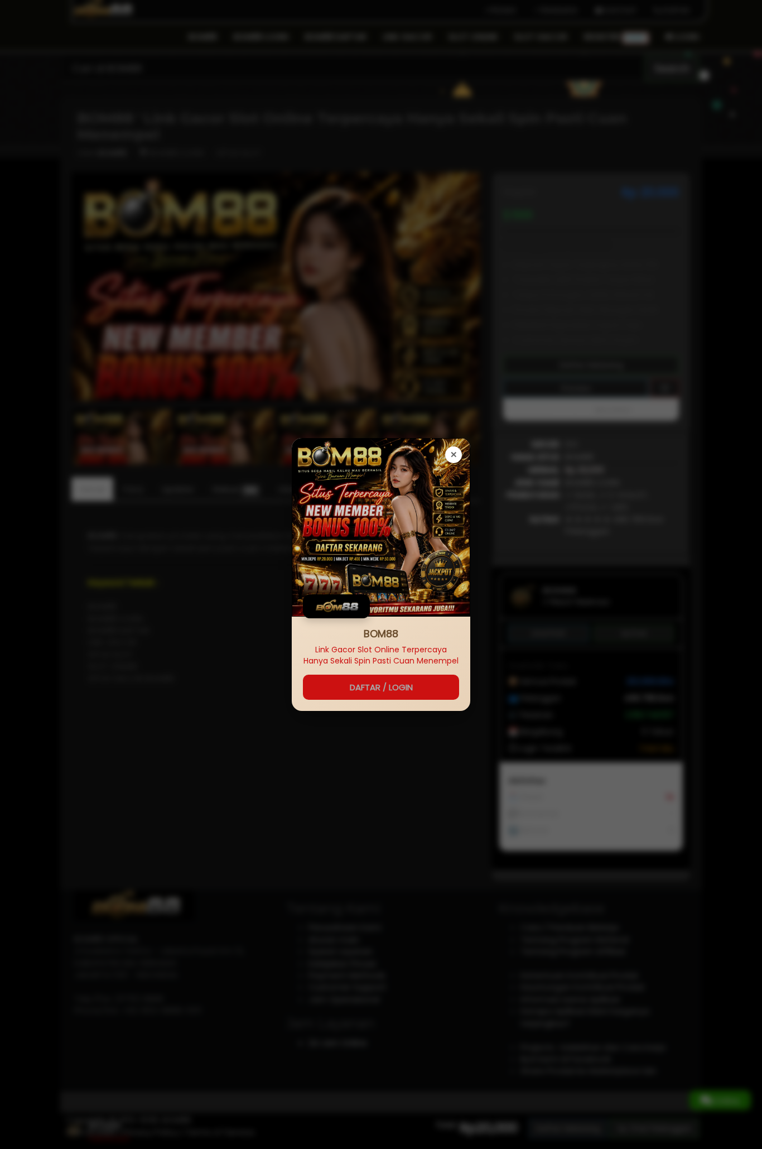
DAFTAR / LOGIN (381, 687)
